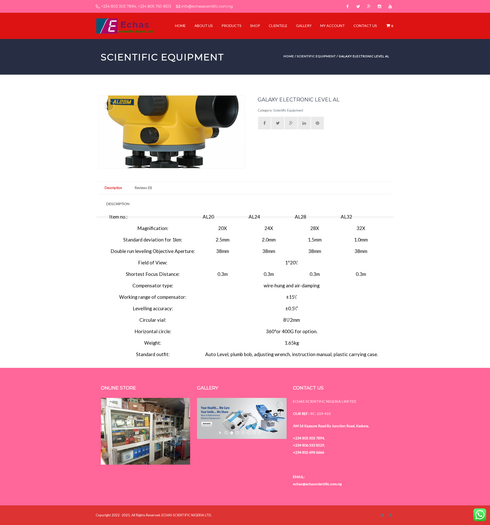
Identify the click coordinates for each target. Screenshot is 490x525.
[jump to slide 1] (226, 432)
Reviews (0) (143, 188)
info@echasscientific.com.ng (207, 6)
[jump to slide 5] (248, 432)
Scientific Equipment (316, 56)
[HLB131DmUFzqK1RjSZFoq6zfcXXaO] (109, 106)
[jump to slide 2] (231, 432)
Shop (255, 25)
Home (180, 25)
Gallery (304, 25)
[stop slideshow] (259, 432)
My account (332, 25)
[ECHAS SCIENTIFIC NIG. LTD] (125, 25)
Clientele (278, 25)
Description (113, 188)
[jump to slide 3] (237, 432)
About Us (203, 25)
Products (231, 25)
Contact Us (365, 25)
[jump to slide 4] (242, 432)
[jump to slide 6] (254, 432)
